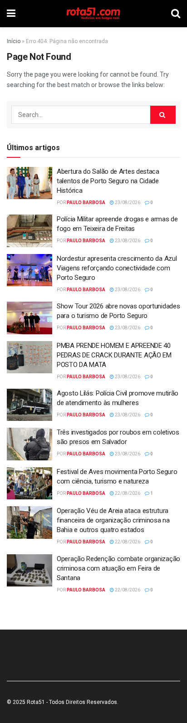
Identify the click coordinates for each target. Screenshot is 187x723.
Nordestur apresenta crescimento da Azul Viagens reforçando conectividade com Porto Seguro (117, 268)
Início (13, 41)
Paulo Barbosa (86, 202)
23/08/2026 (127, 202)
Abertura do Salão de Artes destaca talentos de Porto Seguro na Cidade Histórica (108, 181)
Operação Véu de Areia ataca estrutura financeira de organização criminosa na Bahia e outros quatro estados (113, 520)
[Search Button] (163, 115)
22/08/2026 (127, 493)
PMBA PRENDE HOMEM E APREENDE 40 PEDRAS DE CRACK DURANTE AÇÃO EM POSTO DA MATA (114, 355)
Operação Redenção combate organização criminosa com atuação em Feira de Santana (118, 568)
